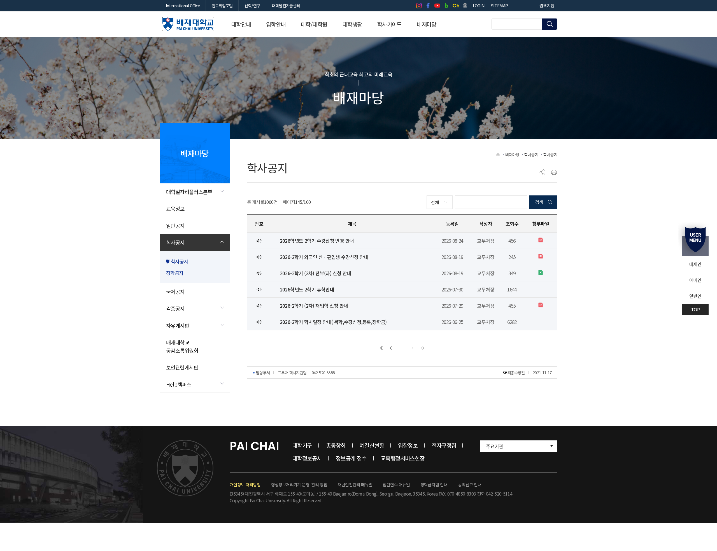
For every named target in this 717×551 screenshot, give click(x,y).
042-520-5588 (323, 372)
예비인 (695, 280)
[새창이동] (419, 5)
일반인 (695, 296)
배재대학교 (187, 24)
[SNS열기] (542, 172)
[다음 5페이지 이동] (412, 348)
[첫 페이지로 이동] (381, 348)
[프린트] (554, 172)
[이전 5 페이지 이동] (391, 348)
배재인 (695, 264)
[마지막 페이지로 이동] (422, 348)
